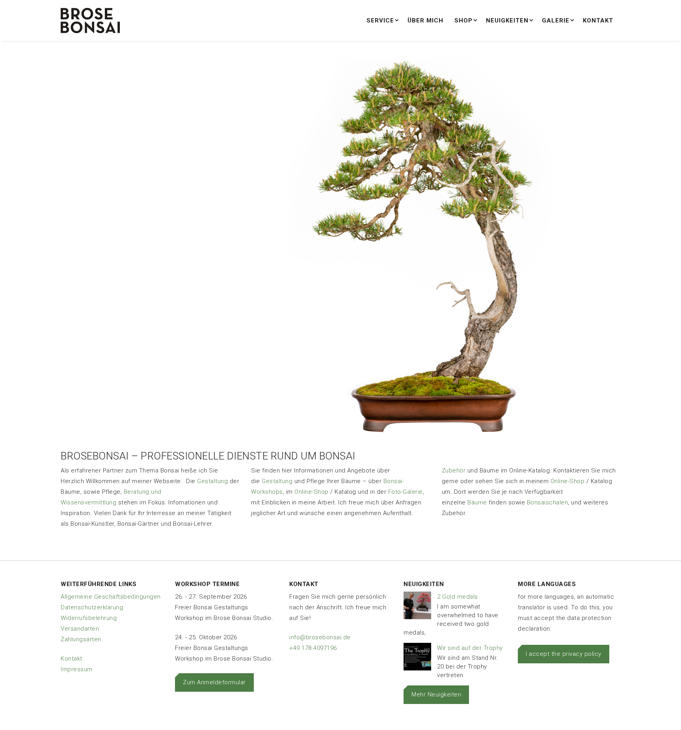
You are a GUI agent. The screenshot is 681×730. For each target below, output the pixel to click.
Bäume (477, 502)
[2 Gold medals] (417, 607)
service (380, 20)
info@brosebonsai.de (320, 637)
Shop (463, 20)
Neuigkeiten (507, 20)
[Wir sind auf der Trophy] (417, 658)
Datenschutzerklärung (92, 607)
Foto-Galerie (405, 491)
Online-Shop (311, 491)
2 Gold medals (457, 596)
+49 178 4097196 (313, 648)
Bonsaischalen (547, 502)
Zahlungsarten (81, 639)
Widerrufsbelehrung (89, 618)
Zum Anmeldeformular (214, 682)
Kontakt (598, 20)
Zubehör (454, 470)
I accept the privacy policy (563, 653)
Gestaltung (212, 481)
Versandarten (80, 628)
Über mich (425, 20)
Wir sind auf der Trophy (470, 648)
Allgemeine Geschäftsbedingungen (111, 596)
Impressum (77, 669)
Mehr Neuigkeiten (436, 694)
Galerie (555, 20)
